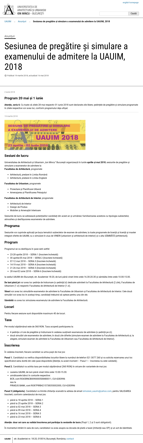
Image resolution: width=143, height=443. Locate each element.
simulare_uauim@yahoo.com (97, 391)
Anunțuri (22, 21)
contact (70, 438)
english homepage (131, 2)
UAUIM (7, 21)
